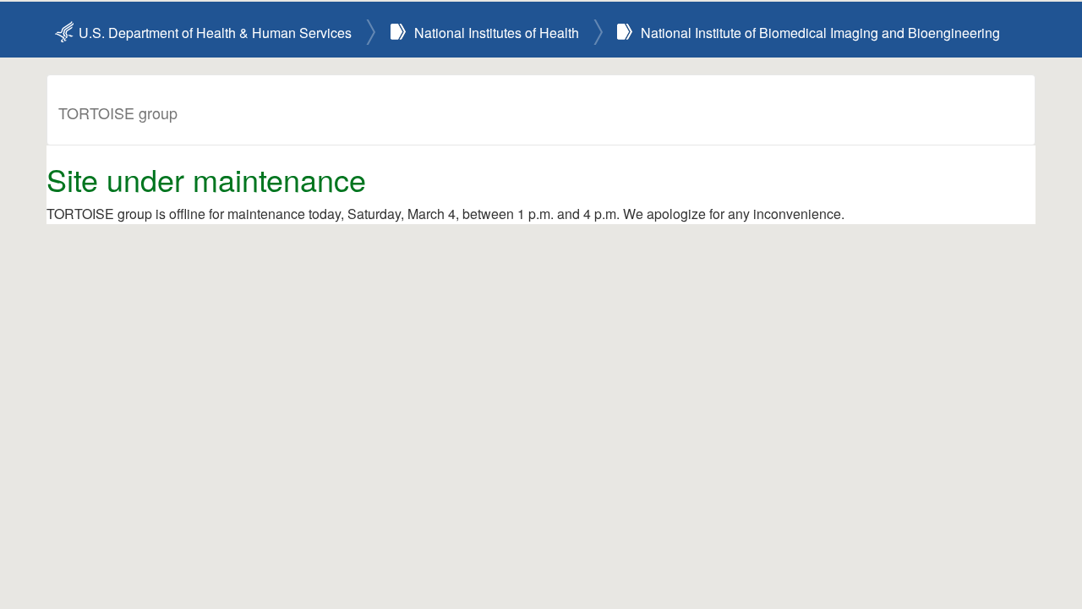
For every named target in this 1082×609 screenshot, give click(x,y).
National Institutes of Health (496, 32)
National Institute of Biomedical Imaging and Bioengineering (820, 32)
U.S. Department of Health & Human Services (215, 32)
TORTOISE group (118, 112)
